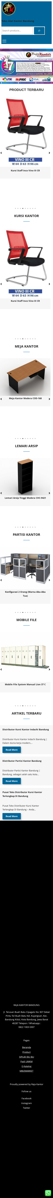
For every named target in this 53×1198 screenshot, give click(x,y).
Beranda (26, 1047)
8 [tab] (32, 208)
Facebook (26, 1098)
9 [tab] (35, 208)
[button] (49, 153)
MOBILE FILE (26, 620)
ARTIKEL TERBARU (26, 713)
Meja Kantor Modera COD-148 (25, 398)
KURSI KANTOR (26, 215)
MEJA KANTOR (26, 346)
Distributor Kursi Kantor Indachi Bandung (25, 729)
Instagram (26, 1103)
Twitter (26, 1107)
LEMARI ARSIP (26, 446)
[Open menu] (4, 41)
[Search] (39, 30)
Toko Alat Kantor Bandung (17, 21)
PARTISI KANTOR (26, 534)
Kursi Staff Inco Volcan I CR (25, 188)
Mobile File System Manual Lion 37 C (25, 684)
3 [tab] (20, 208)
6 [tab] (27, 208)
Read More (12, 749)
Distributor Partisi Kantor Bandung (21, 760)
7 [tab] (30, 208)
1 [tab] (15, 208)
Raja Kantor (37, 1084)
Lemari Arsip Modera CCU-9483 (25, 497)
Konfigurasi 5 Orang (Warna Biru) (25, 591)
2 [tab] (18, 208)
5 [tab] (25, 208)
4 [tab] (23, 208)
